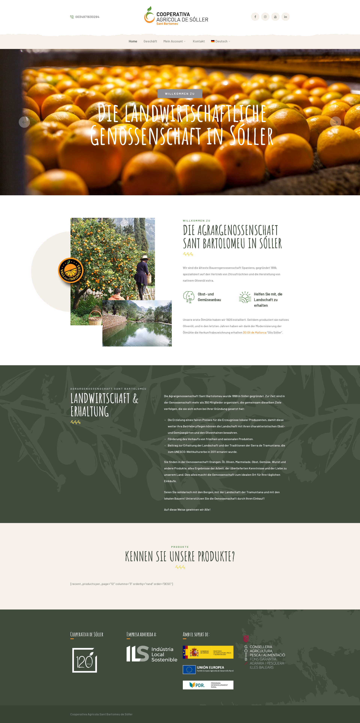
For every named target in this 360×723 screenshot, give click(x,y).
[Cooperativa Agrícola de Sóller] (175, 16)
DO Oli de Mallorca (254, 332)
